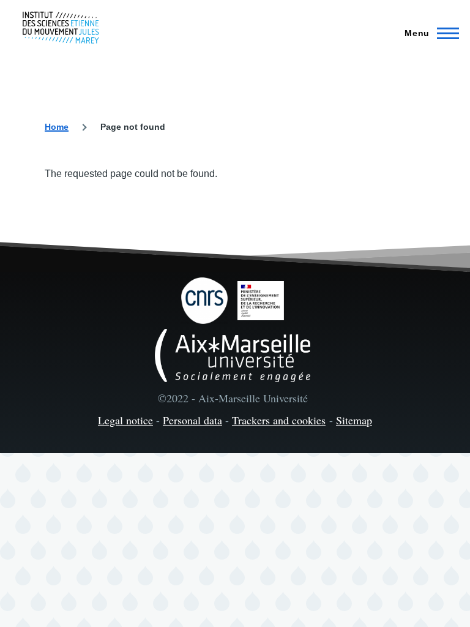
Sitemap (354, 420)
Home (57, 127)
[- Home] (61, 27)
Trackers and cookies (279, 420)
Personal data (192, 420)
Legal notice (125, 420)
